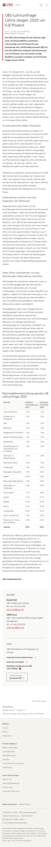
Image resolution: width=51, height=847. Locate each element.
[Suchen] (41, 4)
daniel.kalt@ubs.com (15, 609)
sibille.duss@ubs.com (15, 627)
